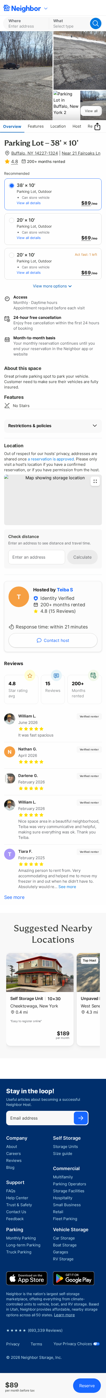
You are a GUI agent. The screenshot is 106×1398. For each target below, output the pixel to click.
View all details (29, 203)
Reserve (87, 1385)
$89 (86, 203)
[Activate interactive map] (53, 500)
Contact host (56, 640)
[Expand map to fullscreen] (95, 481)
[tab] (12, 126)
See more (14, 897)
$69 (86, 238)
